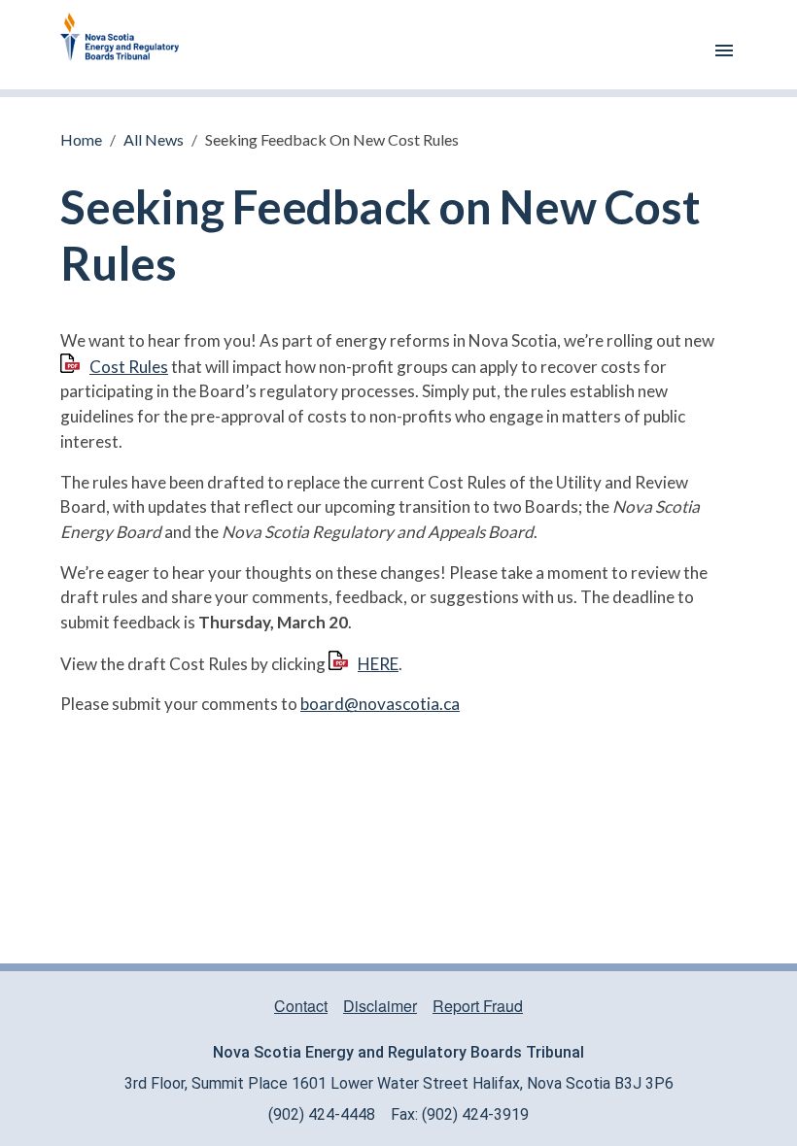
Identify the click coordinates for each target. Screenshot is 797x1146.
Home (81, 139)
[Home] (127, 45)
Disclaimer (380, 1005)
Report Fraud (478, 1005)
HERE (378, 664)
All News (153, 139)
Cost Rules (128, 366)
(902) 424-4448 (321, 1114)
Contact (301, 1005)
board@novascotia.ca (380, 703)
